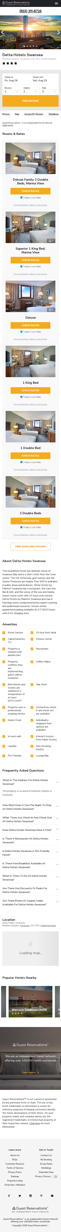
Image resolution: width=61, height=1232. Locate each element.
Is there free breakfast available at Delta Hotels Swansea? (24, 865)
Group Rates (46, 1163)
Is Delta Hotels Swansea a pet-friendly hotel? (26, 853)
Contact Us (46, 1155)
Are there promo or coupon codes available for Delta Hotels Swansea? (24, 902)
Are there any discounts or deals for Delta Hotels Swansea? (25, 890)
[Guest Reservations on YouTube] (51, 1195)
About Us (15, 1155)
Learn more (7, 125)
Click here (34, 1123)
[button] (3, 32)
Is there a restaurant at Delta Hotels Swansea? (25, 840)
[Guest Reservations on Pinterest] (41, 1195)
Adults (26, 88)
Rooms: (8, 88)
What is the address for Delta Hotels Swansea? (25, 782)
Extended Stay (46, 1172)
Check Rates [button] (30, 191)
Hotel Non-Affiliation (15, 1184)
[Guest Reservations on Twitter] (20, 1195)
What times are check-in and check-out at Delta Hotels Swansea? (27, 819)
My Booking (46, 1159)
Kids (44, 88)
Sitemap (15, 1176)
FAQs (15, 1159)
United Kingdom (48, 925)
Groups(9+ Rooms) (33, 114)
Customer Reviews (15, 1163)
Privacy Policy (15, 1172)
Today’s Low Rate (32, 197)
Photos (6, 114)
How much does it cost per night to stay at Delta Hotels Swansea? (27, 807)
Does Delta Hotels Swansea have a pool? (27, 830)
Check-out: (38, 77)
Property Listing (15, 1180)
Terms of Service (14, 1167)
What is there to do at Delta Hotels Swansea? (25, 877)
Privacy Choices (43, 1176)
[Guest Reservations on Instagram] (30, 1195)
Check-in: (9, 77)
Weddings (53, 114)
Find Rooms (30, 101)
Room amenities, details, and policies (30, 205)
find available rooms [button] (30, 546)
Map (17, 114)
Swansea (24, 925)
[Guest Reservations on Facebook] (10, 1195)
